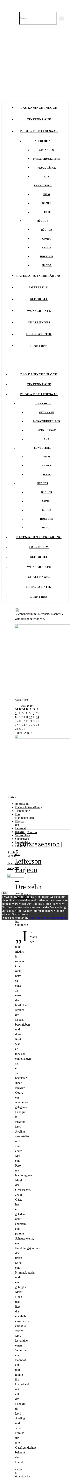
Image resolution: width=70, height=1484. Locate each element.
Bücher (42, 221)
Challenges (39, 322)
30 (20, 728)
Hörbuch (46, 256)
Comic (46, 238)
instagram (13, 868)
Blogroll (39, 299)
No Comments (21, 923)
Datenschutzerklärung (39, 275)
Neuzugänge (47, 167)
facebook (13, 863)
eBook (46, 247)
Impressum (39, 287)
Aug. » (28, 732)
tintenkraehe (22, 1476)
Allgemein (43, 141)
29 (16, 728)
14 (37, 717)
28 (37, 725)
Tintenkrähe (39, 119)
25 (27, 725)
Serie (47, 212)
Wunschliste (39, 310)
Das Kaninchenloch (39, 107)
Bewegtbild (43, 185)
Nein (36, 917)
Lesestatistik (39, 334)
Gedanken (46, 150)
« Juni (18, 732)
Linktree (38, 345)
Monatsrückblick (46, 159)
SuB (46, 176)
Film (46, 194)
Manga (47, 265)
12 (30, 717)
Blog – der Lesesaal (39, 131)
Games (46, 203)
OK (5, 893)
